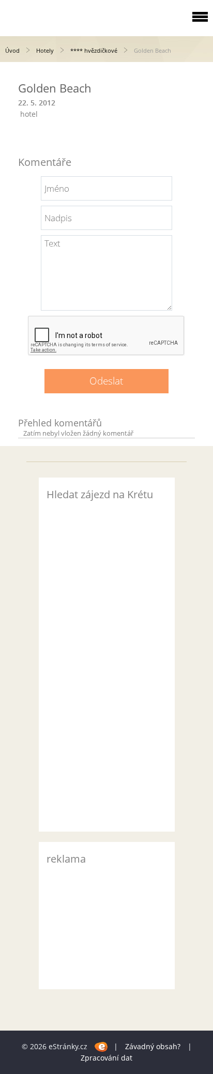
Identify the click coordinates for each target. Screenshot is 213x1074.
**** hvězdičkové (93, 50)
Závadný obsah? (152, 1046)
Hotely (45, 50)
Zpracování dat (106, 1058)
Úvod (12, 50)
